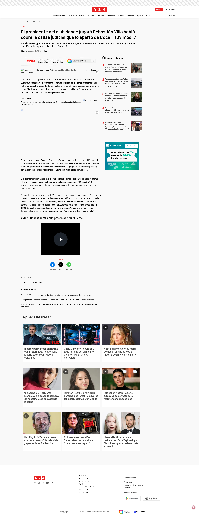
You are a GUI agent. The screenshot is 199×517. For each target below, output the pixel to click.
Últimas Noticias (59, 16)
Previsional (130, 16)
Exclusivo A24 (72, 16)
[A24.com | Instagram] (43, 483)
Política (82, 16)
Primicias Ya (110, 16)
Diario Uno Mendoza (87, 487)
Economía (90, 16)
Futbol (23, 22)
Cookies (127, 488)
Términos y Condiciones (133, 485)
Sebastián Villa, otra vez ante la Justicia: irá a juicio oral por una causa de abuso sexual (56, 295)
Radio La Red (170, 10)
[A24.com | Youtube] (47, 483)
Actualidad (100, 16)
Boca (28, 22)
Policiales (120, 16)
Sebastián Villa (37, 22)
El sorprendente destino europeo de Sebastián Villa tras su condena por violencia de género (58, 300)
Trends (147, 16)
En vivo (158, 10)
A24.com (82, 476)
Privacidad (128, 482)
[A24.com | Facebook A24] (35, 483)
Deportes (140, 16)
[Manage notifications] (193, 507)
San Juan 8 (83, 489)
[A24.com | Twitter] (39, 483)
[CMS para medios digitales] (137, 512)
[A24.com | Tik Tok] (51, 483)
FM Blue (82, 484)
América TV (83, 492)
